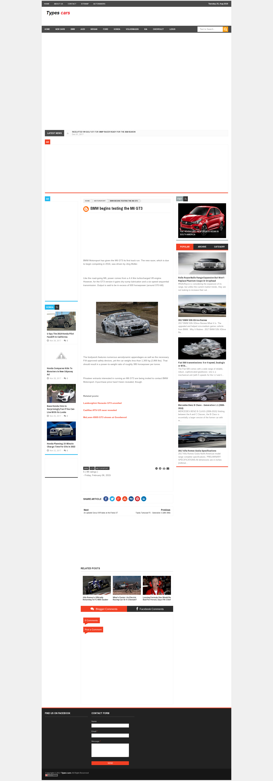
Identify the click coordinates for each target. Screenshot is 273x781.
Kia (145, 29)
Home (46, 4)
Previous (180, 221)
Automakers (99, 4)
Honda (117, 29)
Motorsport (100, 201)
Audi (83, 29)
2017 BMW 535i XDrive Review (192, 320)
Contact (72, 4)
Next (224, 221)
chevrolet (158, 29)
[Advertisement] (170, 16)
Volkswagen (132, 29)
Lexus (172, 29)
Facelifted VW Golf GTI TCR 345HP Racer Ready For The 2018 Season (103, 132)
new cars (60, 29)
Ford (105, 29)
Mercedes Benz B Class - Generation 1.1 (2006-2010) (201, 406)
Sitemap (85, 4)
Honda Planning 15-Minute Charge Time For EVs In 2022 (61, 445)
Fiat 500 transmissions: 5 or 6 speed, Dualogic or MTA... (201, 364)
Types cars (66, 773)
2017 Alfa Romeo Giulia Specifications (197, 450)
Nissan (94, 29)
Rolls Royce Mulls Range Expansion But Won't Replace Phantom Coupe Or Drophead (201, 279)
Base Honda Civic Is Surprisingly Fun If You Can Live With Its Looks (60, 409)
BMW (73, 29)
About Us (58, 4)
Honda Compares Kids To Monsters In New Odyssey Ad (60, 371)
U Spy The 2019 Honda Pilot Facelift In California (60, 335)
